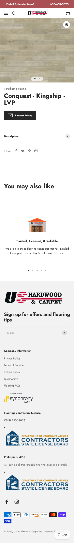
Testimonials (11, 379)
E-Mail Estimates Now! (19, 4)
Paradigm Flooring (15, 89)
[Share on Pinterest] (29, 151)
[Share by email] (36, 151)
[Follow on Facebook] (6, 501)
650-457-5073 (58, 4)
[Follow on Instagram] (16, 501)
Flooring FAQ (12, 386)
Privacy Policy (12, 358)
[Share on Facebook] (16, 151)
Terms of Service (13, 365)
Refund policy (12, 372)
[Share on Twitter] (22, 151)
